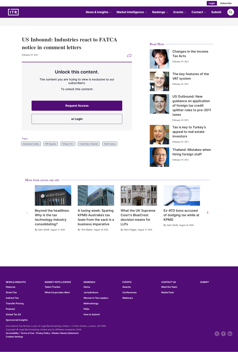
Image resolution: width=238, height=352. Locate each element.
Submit (216, 12)
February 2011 (68, 143)
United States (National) (88, 143)
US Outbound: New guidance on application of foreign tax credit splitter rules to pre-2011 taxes (191, 106)
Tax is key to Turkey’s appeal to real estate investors (189, 131)
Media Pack (167, 292)
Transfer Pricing (15, 303)
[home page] (21, 12)
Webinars (127, 298)
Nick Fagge (130, 229)
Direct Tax (11, 292)
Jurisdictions (91, 292)
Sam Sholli (43, 229)
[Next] (207, 212)
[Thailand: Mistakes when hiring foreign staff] (159, 157)
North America (109, 143)
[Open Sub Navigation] (110, 12)
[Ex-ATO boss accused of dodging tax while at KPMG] (182, 195)
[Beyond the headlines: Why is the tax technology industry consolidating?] (53, 195)
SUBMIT (204, 282)
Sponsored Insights (17, 320)
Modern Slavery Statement (65, 333)
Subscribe (226, 3)
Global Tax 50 (13, 314)
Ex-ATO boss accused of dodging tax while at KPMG (181, 215)
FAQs (86, 309)
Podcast (10, 309)
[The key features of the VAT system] (159, 81)
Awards (126, 287)
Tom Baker (86, 229)
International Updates (31, 143)
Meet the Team (169, 287)
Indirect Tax (12, 298)
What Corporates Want (57, 292)
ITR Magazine (50, 143)
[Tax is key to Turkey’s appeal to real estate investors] (159, 134)
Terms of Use (27, 333)
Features (10, 287)
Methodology (91, 303)
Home (87, 287)
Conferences (129, 292)
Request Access (77, 105)
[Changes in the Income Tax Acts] (159, 59)
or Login (77, 119)
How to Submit (92, 314)
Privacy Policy (43, 333)
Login (212, 3)
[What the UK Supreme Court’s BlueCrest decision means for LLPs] (139, 195)
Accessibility (12, 333)
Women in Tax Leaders (96, 298)
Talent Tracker (52, 287)
